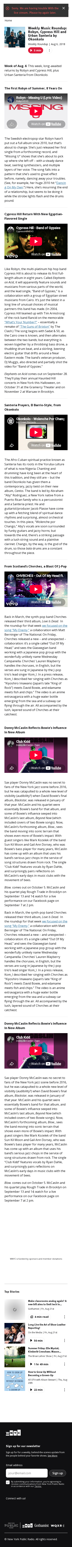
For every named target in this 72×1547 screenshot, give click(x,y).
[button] (36, 1309)
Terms (38, 1486)
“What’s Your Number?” (20, 322)
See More (52, 1455)
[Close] (63, 8)
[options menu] (49, 50)
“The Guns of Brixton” (34, 327)
